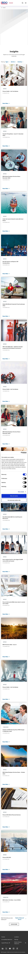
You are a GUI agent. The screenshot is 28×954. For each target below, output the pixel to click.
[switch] (25, 478)
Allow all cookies (14, 495)
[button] (21, 918)
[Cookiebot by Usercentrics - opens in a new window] (21, 453)
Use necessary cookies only (14, 500)
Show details (21, 491)
